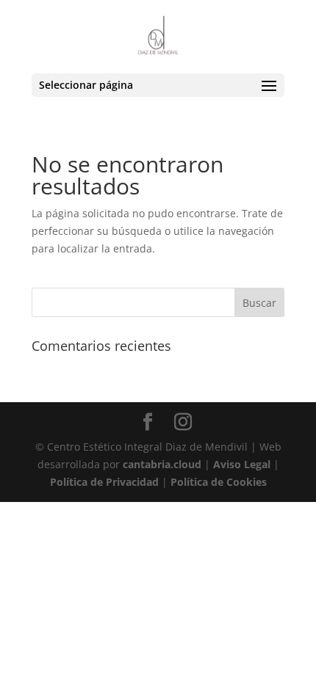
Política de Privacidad (104, 482)
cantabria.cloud (162, 464)
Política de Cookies (218, 482)
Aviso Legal (241, 464)
